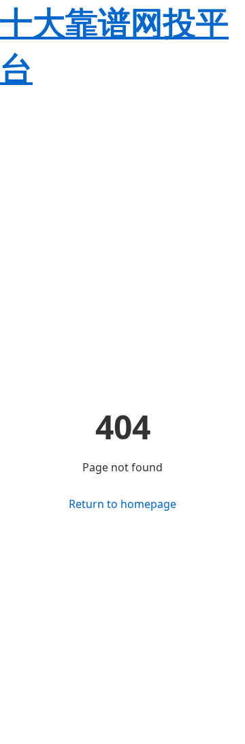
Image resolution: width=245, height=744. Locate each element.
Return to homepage (122, 503)
